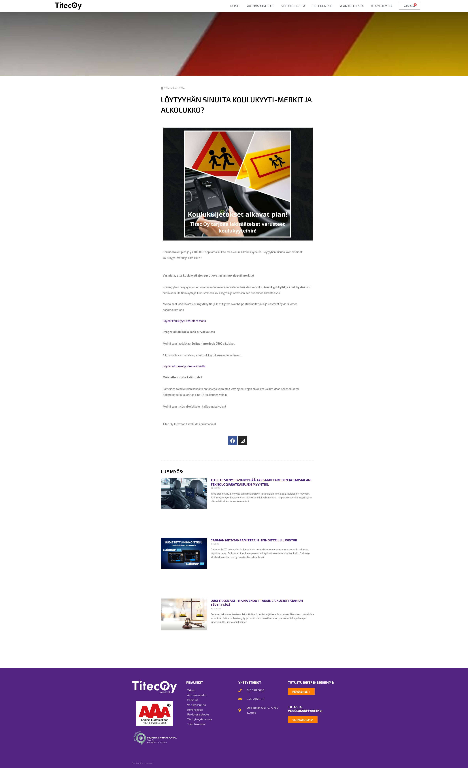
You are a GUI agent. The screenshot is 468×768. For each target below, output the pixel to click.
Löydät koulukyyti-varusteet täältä (184, 321)
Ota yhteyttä (381, 6)
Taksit (235, 6)
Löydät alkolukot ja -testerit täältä (184, 366)
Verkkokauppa (293, 6)
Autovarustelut (260, 6)
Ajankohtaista (352, 6)
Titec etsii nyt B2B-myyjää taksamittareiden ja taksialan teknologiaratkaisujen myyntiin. (261, 482)
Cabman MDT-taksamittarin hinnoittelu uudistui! (254, 540)
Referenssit (322, 6)
